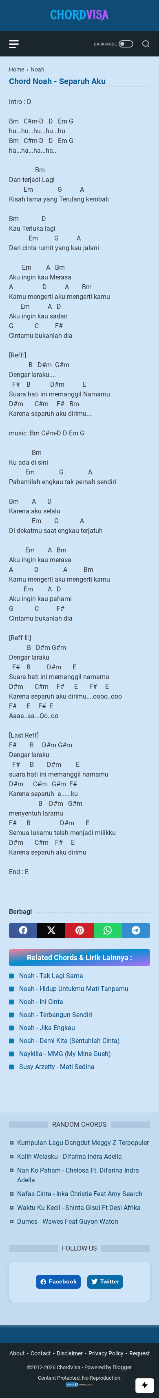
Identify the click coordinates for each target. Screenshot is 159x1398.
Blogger (122, 1367)
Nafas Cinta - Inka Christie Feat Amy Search (79, 1194)
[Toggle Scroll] (144, 1385)
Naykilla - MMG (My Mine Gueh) (65, 1054)
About (17, 1353)
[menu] (19, 44)
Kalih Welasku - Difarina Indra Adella (69, 1156)
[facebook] (23, 930)
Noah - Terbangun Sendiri (55, 1015)
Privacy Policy (106, 1353)
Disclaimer (70, 1353)
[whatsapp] (108, 930)
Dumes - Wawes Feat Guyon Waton (67, 1221)
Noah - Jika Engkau (47, 1028)
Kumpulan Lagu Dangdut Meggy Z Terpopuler (83, 1143)
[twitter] (51, 930)
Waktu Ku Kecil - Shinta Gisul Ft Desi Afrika (79, 1208)
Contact (41, 1353)
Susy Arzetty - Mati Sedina (57, 1067)
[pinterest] (79, 930)
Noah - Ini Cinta (41, 1002)
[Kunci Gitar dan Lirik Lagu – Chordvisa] (79, 15)
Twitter (109, 1281)
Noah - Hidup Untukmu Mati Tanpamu (73, 989)
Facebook (63, 1281)
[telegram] (136, 930)
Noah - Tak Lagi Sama (51, 976)
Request (139, 1353)
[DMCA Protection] (79, 1386)
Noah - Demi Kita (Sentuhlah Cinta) (69, 1041)
